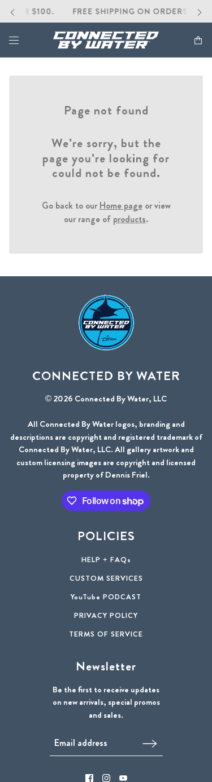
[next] (199, 11)
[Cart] (198, 40)
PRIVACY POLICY (106, 615)
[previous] (12, 11)
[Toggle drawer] (14, 40)
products (129, 219)
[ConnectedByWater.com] (106, 40)
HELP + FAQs (106, 559)
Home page (120, 205)
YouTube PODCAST (106, 596)
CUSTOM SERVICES (106, 578)
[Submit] (150, 743)
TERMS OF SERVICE (106, 634)
